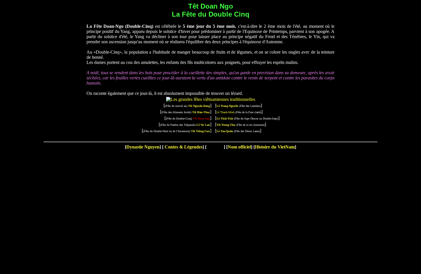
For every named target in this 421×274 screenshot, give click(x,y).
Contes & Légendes (183, 146)
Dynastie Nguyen (143, 146)
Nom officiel (239, 146)
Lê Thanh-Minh (226, 112)
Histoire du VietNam (275, 146)
